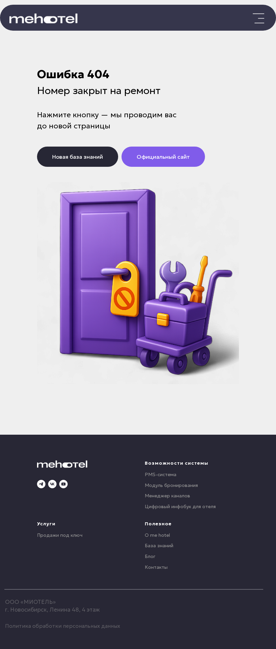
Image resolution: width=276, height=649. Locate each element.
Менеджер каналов (167, 496)
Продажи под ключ (59, 535)
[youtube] (63, 484)
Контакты (156, 567)
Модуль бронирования (171, 485)
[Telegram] (41, 484)
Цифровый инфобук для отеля (180, 506)
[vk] (52, 484)
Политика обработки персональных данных (62, 626)
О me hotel (157, 535)
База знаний (159, 546)
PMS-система (160, 474)
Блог (150, 556)
